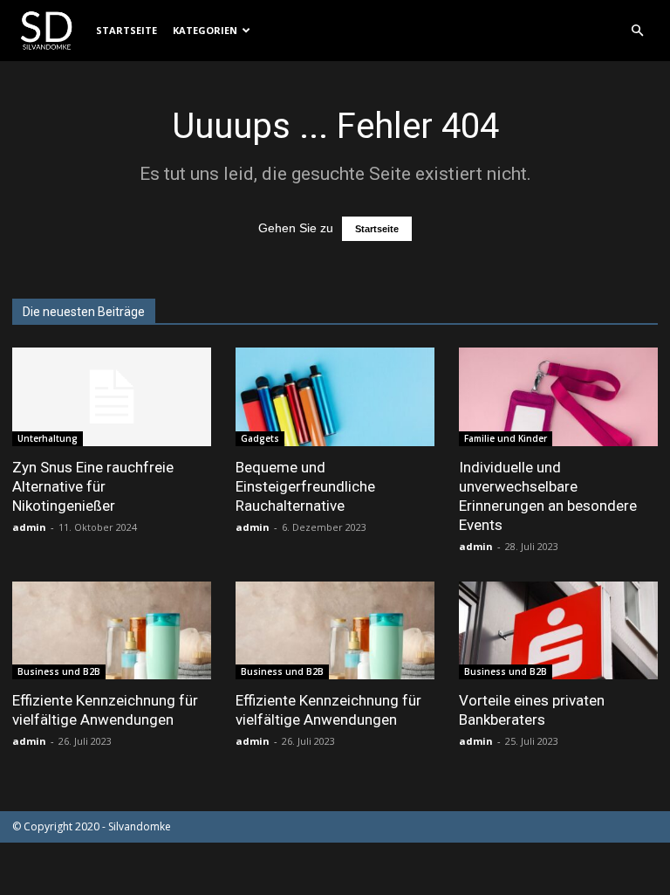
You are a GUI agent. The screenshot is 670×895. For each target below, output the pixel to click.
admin (29, 527)
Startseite (126, 30)
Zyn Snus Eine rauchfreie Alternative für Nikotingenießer (93, 486)
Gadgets (260, 438)
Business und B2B (58, 671)
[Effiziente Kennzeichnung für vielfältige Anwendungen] (111, 631)
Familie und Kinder (505, 438)
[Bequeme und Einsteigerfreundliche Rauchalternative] (335, 397)
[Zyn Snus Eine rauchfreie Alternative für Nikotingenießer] (111, 397)
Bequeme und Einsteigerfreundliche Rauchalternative (305, 486)
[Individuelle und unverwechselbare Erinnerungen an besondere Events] (558, 397)
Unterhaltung (47, 438)
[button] (637, 31)
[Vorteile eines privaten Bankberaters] (558, 631)
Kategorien (205, 30)
